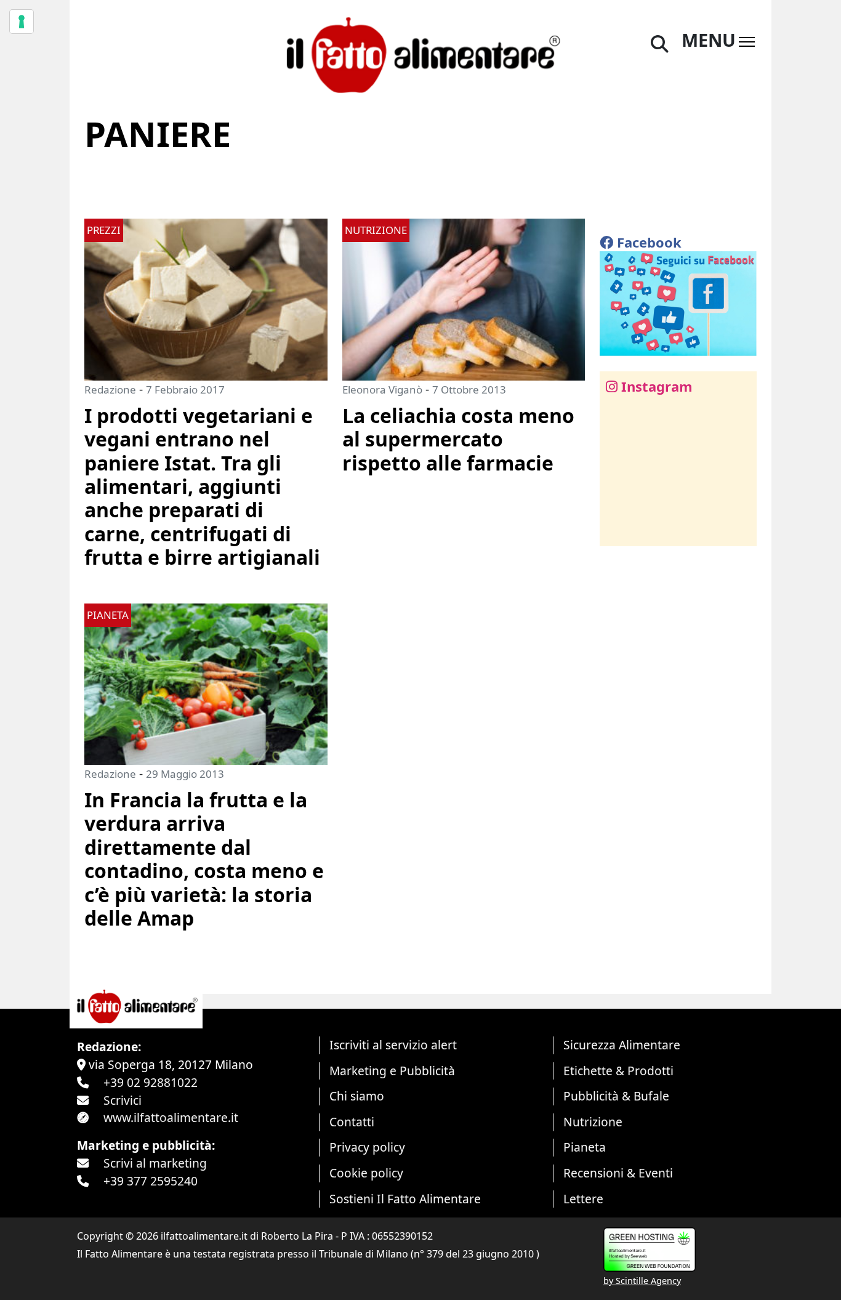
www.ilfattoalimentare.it (170, 1117)
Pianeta (584, 1147)
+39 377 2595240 (150, 1181)
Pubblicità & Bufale (616, 1096)
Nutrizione (592, 1121)
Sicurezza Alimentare (621, 1044)
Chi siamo (356, 1096)
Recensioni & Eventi (618, 1173)
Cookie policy (366, 1173)
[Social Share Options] (618, 529)
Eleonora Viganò (382, 389)
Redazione (110, 389)
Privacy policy (367, 1147)
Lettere (583, 1198)
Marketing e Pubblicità (392, 1070)
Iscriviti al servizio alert (393, 1044)
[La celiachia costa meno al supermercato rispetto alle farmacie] (463, 298)
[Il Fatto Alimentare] (420, 53)
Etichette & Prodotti (618, 1070)
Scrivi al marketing (155, 1163)
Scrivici (122, 1100)
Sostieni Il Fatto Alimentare (405, 1198)
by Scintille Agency (642, 1280)
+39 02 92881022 (150, 1082)
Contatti (351, 1121)
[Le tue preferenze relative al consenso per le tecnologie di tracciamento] (21, 21)
